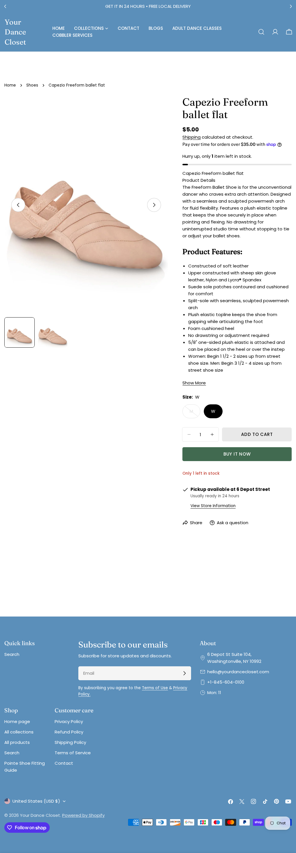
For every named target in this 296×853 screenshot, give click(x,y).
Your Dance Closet (15, 31)
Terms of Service (73, 753)
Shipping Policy (70, 742)
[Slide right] (154, 205)
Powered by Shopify (83, 815)
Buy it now (237, 454)
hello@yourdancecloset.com (238, 672)
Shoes (32, 85)
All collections (19, 732)
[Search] (261, 32)
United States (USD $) (36, 801)
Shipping (191, 137)
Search (11, 654)
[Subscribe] (184, 673)
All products (17, 742)
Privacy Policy (69, 721)
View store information (213, 506)
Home (10, 85)
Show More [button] (194, 383)
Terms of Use (155, 688)
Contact (64, 763)
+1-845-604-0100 (225, 682)
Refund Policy (69, 732)
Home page (17, 721)
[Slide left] (18, 205)
